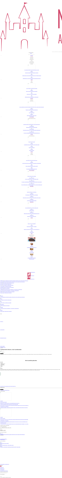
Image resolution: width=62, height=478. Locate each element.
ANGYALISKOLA (32, 61)
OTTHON (32, 151)
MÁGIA (32, 60)
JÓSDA (31, 233)
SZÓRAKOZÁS (31, 202)
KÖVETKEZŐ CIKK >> (7, 390)
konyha (4, 386)
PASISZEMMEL (31, 186)
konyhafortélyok (2, 386)
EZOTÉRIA (31, 55)
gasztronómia (6, 386)
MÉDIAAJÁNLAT (2, 468)
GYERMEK (31, 154)
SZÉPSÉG (32, 82)
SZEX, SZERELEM (32, 116)
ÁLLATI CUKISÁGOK (31, 170)
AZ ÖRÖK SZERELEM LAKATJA (31, 118)
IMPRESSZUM (2, 467)
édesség (13, 386)
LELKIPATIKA (31, 57)
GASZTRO (31, 134)
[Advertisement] (31, 264)
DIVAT (31, 81)
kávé (10, 386)
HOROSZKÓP (31, 58)
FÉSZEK (32, 153)
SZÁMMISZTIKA (32, 59)
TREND (32, 79)
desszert (12, 386)
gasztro (9, 386)
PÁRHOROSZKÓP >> (2, 439)
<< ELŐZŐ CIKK (2, 390)
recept (15, 386)
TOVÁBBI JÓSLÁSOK (2, 347)
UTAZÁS (32, 217)
